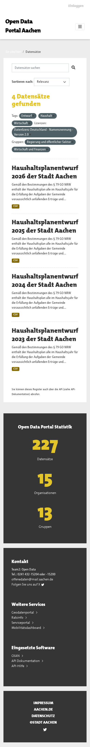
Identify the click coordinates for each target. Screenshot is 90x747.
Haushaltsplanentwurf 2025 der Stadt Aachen (45, 226)
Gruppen (45, 527)
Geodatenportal (23, 612)
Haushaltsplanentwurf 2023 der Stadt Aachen (45, 334)
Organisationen (45, 493)
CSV (15, 206)
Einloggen (76, 5)
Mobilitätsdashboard (27, 628)
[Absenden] (73, 67)
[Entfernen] (33, 116)
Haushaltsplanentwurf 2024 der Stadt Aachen (45, 280)
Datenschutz (43, 715)
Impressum (43, 702)
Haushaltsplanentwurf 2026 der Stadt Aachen (45, 172)
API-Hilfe (18, 666)
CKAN (16, 656)
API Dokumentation (26, 661)
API (61, 389)
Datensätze (33, 52)
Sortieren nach (22, 81)
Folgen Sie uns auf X (26, 584)
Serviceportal (21, 622)
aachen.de (43, 709)
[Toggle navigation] (80, 26)
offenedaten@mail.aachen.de (32, 579)
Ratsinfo (18, 617)
